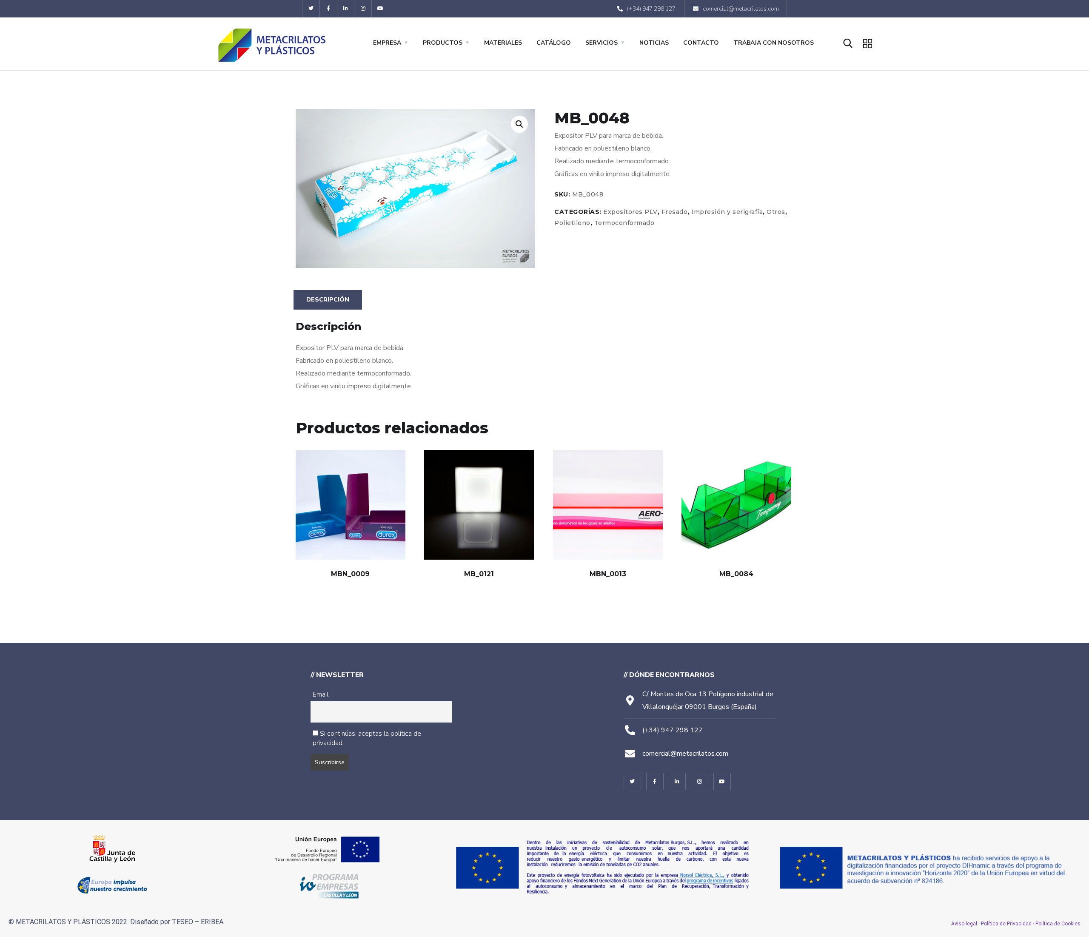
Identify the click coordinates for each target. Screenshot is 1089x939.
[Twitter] (311, 8)
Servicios (601, 43)
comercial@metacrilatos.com (685, 753)
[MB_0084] (736, 505)
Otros (776, 212)
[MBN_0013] (608, 505)
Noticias (654, 43)
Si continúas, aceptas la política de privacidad (367, 738)
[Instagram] (363, 8)
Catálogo (553, 43)
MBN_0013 (608, 574)
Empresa (387, 43)
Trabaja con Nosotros (773, 43)
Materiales (503, 43)
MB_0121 (479, 574)
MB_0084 (736, 574)
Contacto (701, 43)
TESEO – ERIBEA (618, 805)
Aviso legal (964, 924)
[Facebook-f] (328, 8)
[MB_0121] (479, 505)
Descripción (327, 300)
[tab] (328, 300)
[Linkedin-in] (346, 8)
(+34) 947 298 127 (672, 730)
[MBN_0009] (350, 505)
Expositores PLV (630, 212)
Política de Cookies (1057, 924)
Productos (442, 43)
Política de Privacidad (1006, 924)
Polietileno (572, 223)
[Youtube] (380, 8)
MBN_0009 (350, 574)
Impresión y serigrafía (727, 212)
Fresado (674, 212)
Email (320, 694)
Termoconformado (624, 223)
